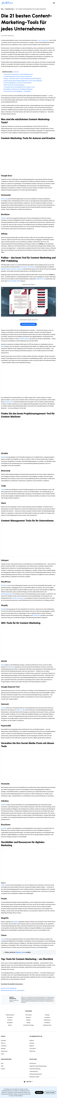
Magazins (28, 1017)
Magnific (16, 921)
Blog (2, 9)
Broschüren (10, 1017)
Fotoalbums (47, 1022)
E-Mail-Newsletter (24, 338)
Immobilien (47, 1017)
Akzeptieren (39, 1092)
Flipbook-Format (40, 279)
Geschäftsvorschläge (28, 1025)
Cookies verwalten (50, 1092)
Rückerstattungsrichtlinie (36, 1074)
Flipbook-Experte (10, 1015)
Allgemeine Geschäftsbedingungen (38, 1066)
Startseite (3, 1040)
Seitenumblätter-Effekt (14, 281)
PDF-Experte (28, 1015)
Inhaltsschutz (33, 1063)
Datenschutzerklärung (35, 1068)
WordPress (4, 585)
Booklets (28, 1020)
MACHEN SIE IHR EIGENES (28, 324)
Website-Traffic (21, 710)
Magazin (32, 1045)
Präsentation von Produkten (27, 267)
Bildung (28, 1022)
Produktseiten (36, 615)
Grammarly (4, 198)
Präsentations (47, 1020)
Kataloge (47, 1015)
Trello (2, 489)
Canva (3, 939)
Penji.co (3, 885)
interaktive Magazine (17, 269)
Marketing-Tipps (9, 9)
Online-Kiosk (33, 1048)
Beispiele (3, 1048)
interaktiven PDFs (9, 401)
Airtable (3, 457)
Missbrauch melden (34, 1076)
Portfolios (9, 1020)
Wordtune (3, 218)
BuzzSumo (4, 828)
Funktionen (4, 1045)
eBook (3, 346)
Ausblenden (16, 72)
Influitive (3, 804)
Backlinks (10, 667)
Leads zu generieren (43, 40)
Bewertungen (4, 1051)
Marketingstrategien (6, 594)
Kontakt (3, 1068)
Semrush (3, 708)
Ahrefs (3, 665)
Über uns (3, 1043)
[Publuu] (7, 3)
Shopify (3, 609)
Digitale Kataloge (5, 269)
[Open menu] (54, 3)
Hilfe (2, 1066)
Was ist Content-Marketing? (8, 988)
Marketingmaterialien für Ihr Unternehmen (12, 990)
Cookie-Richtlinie (34, 1071)
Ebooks (10, 1025)
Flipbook (32, 1040)
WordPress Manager (18, 598)
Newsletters (10, 1022)
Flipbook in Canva (21, 952)
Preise (2, 1053)
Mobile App (32, 1051)
